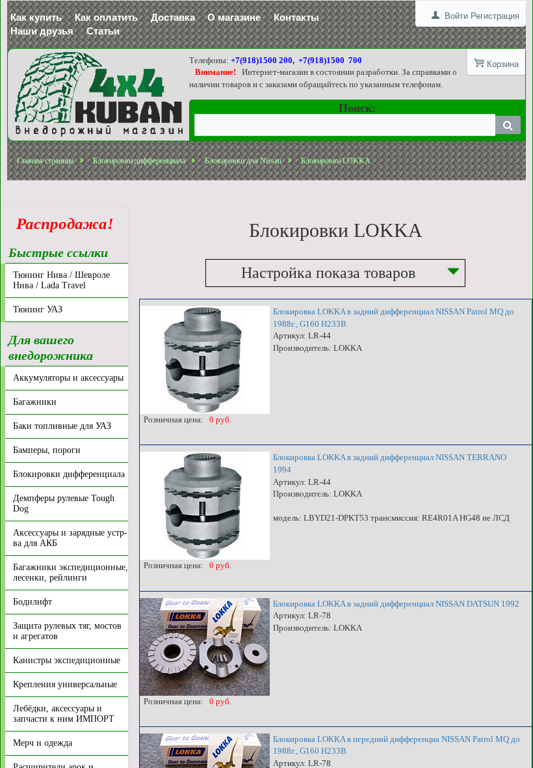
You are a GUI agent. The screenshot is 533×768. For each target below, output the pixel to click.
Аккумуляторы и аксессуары (68, 378)
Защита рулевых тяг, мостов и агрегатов (67, 631)
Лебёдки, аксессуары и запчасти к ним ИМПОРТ (63, 714)
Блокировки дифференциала (139, 160)
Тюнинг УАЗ (37, 309)
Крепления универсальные (65, 684)
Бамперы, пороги (47, 450)
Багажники (35, 402)
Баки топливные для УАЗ (62, 426)
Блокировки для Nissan (243, 160)
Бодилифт (32, 602)
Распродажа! (61, 223)
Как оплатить (106, 17)
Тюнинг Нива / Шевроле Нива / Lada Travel (61, 280)
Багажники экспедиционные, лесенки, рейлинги (70, 572)
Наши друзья (41, 30)
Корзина (503, 64)
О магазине (234, 17)
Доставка (173, 17)
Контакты (296, 17)
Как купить (36, 17)
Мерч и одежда (42, 743)
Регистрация (495, 16)
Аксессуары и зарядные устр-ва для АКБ (70, 538)
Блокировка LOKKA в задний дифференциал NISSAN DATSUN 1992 (396, 604)
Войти (456, 16)
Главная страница (45, 160)
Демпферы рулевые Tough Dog (63, 503)
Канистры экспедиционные (66, 660)
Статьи (103, 30)
